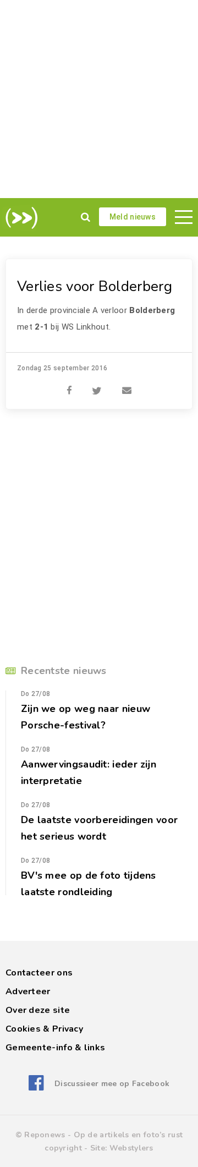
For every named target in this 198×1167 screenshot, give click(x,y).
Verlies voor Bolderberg (94, 286)
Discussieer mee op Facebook (111, 1083)
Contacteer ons (39, 973)
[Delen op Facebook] (69, 385)
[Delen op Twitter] (97, 385)
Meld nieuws (132, 216)
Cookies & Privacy (44, 1029)
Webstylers (131, 1148)
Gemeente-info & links (55, 1048)
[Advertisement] (99, 99)
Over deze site (38, 1010)
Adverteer (28, 991)
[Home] (19, 218)
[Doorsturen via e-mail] (126, 385)
